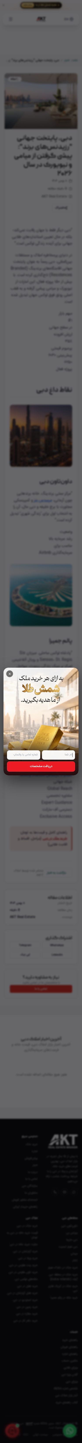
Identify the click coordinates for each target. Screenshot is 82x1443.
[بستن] (9, 673)
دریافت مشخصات (41, 766)
